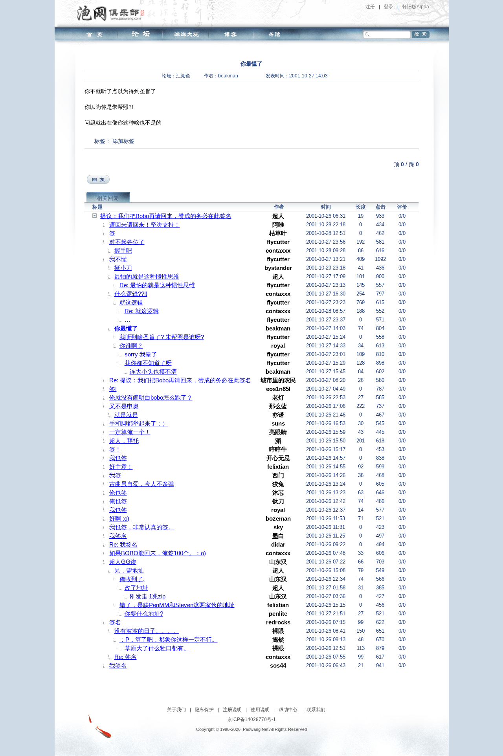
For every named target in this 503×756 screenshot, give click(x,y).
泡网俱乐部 (112, 13)
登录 (388, 6)
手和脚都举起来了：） (138, 423)
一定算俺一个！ (130, 432)
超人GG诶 (122, 561)
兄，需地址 (129, 570)
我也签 (118, 458)
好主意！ (121, 466)
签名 (115, 622)
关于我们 (176, 709)
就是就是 (126, 414)
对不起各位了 (127, 242)
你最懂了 (126, 328)
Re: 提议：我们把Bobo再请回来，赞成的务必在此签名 (180, 380)
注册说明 (232, 709)
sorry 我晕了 (141, 354)
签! (113, 388)
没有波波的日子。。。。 (146, 631)
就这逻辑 (131, 302)
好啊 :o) (119, 518)
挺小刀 (123, 267)
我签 (115, 475)
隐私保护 (204, 709)
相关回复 (108, 198)
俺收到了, (132, 579)
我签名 (118, 535)
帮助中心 (288, 709)
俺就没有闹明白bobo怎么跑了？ (151, 397)
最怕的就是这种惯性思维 (146, 276)
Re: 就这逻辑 (142, 311)
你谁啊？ (131, 345)
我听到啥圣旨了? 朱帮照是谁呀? (161, 337)
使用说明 (260, 709)
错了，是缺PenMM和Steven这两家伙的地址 (177, 605)
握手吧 (123, 250)
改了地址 (136, 587)
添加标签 (123, 141)
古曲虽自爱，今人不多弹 (141, 484)
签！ (115, 449)
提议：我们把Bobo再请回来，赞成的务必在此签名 (165, 216)
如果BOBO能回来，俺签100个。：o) (157, 553)
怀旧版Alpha (415, 6)
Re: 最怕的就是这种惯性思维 (157, 285)
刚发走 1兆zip (147, 596)
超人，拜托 (124, 440)
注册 (370, 6)
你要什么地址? (144, 613)
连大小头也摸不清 (153, 371)
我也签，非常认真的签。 (141, 527)
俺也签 (118, 492)
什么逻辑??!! (130, 293)
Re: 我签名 (123, 544)
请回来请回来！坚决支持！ (144, 224)
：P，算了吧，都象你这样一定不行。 (168, 639)
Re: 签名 (125, 656)
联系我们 (316, 709)
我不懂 (118, 259)
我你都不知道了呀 (148, 363)
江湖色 (183, 76)
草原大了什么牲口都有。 (157, 648)
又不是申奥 (124, 406)
